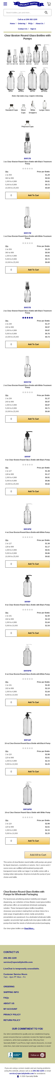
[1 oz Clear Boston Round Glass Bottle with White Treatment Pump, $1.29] (27, 218)
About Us (40, 24)
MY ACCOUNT (10, 1009)
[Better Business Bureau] (15, 1056)
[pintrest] (37, 1055)
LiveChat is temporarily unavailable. (21, 968)
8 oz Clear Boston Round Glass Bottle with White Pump (27, 674)
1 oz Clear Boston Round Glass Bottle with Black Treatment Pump (28, 163)
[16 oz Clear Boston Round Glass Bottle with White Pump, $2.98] (27, 794)
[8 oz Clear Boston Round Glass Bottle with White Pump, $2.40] (27, 655)
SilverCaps (23, 111)
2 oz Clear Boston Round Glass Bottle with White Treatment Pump (27, 386)
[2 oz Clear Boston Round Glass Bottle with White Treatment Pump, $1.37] (27, 367)
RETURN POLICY (12, 1020)
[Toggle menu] (7, 4)
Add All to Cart (38, 855)
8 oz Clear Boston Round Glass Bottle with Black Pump (27, 605)
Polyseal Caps (28, 127)
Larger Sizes (44, 110)
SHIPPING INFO (11, 992)
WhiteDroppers (33, 111)
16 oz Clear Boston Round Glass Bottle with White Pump (27, 812)
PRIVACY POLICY (12, 1014)
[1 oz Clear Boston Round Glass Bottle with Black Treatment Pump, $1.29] (27, 143)
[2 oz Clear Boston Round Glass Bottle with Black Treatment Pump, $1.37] (27, 292)
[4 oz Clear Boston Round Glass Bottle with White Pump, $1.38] (27, 514)
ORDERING (9, 986)
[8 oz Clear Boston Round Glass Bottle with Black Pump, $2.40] (27, 586)
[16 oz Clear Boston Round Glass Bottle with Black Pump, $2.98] (27, 725)
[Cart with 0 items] (48, 4)
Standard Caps (11, 110)
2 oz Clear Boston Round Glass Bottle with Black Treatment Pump (28, 312)
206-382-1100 (38, 1071)
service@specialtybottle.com (18, 962)
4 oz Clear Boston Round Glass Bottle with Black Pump (27, 460)
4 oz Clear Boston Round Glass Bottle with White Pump (27, 532)
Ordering (22, 24)
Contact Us (23, 29)
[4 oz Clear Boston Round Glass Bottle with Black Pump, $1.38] (27, 441)
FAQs (30, 24)
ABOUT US (9, 1003)
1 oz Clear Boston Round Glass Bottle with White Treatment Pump (27, 237)
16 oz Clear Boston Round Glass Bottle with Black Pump (27, 743)
